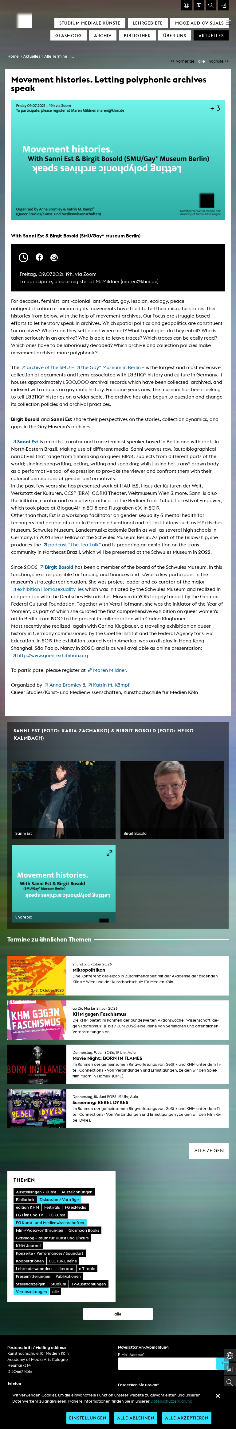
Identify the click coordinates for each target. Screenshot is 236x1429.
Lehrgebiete (148, 22)
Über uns (174, 35)
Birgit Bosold (59, 567)
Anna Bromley (65, 685)
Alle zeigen (209, 1151)
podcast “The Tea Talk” (74, 545)
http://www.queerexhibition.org (52, 655)
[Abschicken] (222, 1364)
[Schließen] (217, 1396)
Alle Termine (55, 56)
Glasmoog (68, 35)
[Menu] (228, 22)
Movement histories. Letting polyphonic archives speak (123, 56)
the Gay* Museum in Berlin (111, 367)
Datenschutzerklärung (171, 1401)
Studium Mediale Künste (89, 22)
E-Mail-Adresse (131, 1354)
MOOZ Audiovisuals (199, 22)
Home (13, 56)
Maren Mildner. (110, 670)
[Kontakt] (199, 5)
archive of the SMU (48, 367)
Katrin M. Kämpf (111, 685)
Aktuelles (211, 35)
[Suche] (211, 5)
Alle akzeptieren (187, 1417)
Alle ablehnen (136, 1417)
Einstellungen (88, 1417)
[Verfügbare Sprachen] (186, 5)
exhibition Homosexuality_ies (50, 589)
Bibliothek (137, 35)
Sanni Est (27, 441)
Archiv (103, 35)
